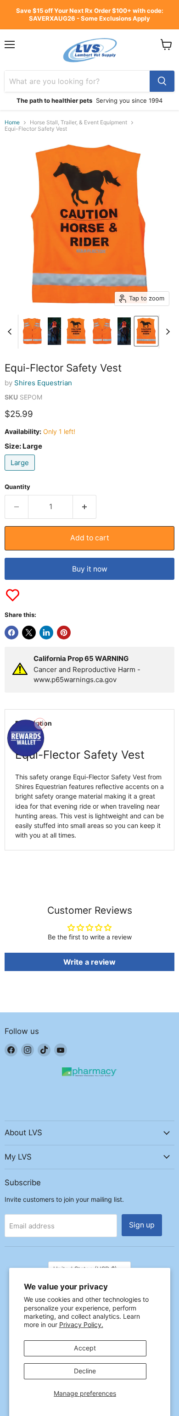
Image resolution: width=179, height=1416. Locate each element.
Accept (85, 1348)
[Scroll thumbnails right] (166, 332)
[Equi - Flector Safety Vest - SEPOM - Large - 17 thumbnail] (102, 331)
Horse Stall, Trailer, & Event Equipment (78, 122)
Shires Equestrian (43, 382)
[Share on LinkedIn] (46, 632)
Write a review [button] (89, 961)
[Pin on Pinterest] (64, 632)
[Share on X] (29, 632)
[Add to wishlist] (13, 595)
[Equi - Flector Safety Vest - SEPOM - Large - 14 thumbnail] (32, 331)
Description (33, 723)
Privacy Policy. (81, 1324)
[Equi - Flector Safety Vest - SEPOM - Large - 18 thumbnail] (124, 331)
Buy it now (89, 569)
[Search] (162, 81)
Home (12, 122)
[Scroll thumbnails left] (11, 332)
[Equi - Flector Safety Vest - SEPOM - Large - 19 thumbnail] (145, 331)
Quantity (17, 486)
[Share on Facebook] (11, 632)
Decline (85, 1371)
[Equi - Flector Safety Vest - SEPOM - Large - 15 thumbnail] (54, 331)
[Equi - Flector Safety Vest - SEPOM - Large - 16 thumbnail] (76, 331)
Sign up (142, 1225)
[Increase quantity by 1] (84, 507)
